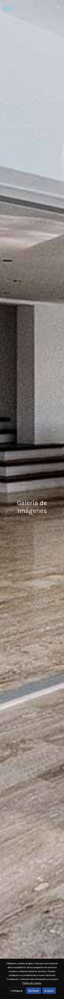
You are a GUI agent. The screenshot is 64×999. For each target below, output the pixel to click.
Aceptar (49, 990)
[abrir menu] (58, 7)
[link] (9, 7)
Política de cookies (31, 983)
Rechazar (33, 990)
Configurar (17, 990)
